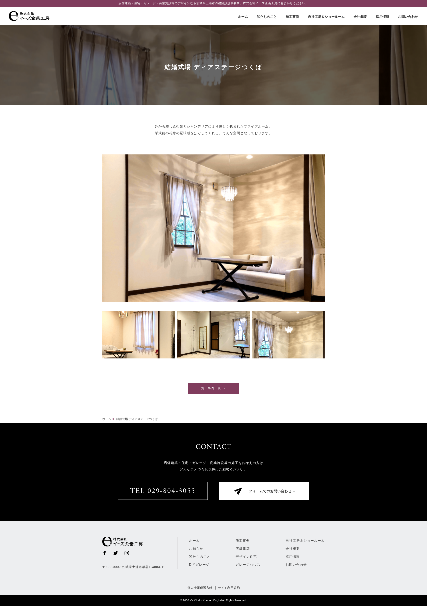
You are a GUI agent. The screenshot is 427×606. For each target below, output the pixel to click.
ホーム (243, 16)
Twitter (115, 553)
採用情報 (382, 16)
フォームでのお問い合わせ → (272, 491)
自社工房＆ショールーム (326, 16)
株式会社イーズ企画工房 (30, 16)
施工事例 (292, 16)
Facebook (104, 553)
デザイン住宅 (246, 556)
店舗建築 (243, 548)
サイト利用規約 (229, 588)
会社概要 (360, 16)
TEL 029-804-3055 (162, 491)
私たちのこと (267, 16)
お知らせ (196, 548)
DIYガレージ (199, 564)
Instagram (127, 553)
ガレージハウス (248, 564)
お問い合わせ (408, 16)
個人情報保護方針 (199, 588)
